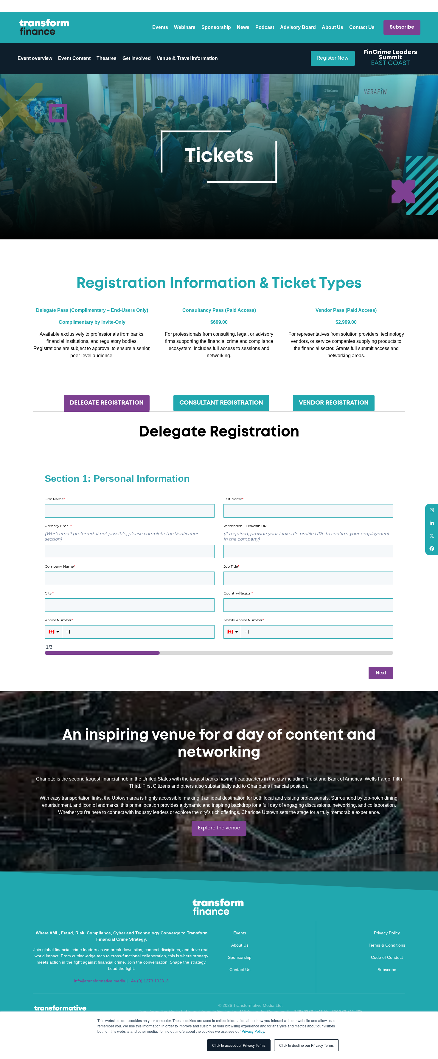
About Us (332, 27)
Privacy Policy (253, 1031)
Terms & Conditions (387, 945)
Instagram (431, 510)
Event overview (35, 58)
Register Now (333, 58)
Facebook (431, 548)
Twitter (431, 536)
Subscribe (402, 27)
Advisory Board (298, 27)
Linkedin (431, 523)
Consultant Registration (221, 403)
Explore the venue (219, 828)
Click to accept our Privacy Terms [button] (238, 1045)
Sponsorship (216, 27)
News (243, 27)
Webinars (184, 27)
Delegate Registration (107, 403)
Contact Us (362, 27)
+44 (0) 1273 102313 (149, 981)
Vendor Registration (334, 403)
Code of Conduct (387, 957)
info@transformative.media (99, 981)
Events (160, 27)
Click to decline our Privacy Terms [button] (306, 1045)
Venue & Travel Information (187, 58)
